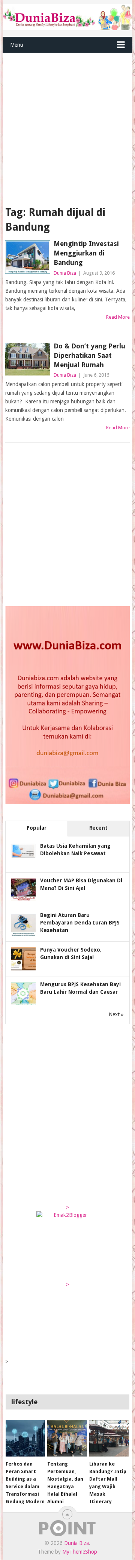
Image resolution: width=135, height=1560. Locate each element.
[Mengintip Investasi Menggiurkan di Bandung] (27, 257)
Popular (36, 828)
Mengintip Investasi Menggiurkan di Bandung (86, 253)
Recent (98, 828)
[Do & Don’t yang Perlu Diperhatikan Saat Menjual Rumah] (27, 359)
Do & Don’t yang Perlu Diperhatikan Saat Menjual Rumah (89, 355)
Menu (16, 45)
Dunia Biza (65, 273)
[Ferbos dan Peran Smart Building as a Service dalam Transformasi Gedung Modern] (25, 1438)
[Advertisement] (67, 124)
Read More (118, 317)
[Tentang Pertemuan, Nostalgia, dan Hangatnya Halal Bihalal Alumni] (67, 1438)
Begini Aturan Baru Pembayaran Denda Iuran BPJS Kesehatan (80, 922)
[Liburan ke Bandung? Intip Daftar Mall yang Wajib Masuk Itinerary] (109, 1438)
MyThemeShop (79, 1552)
